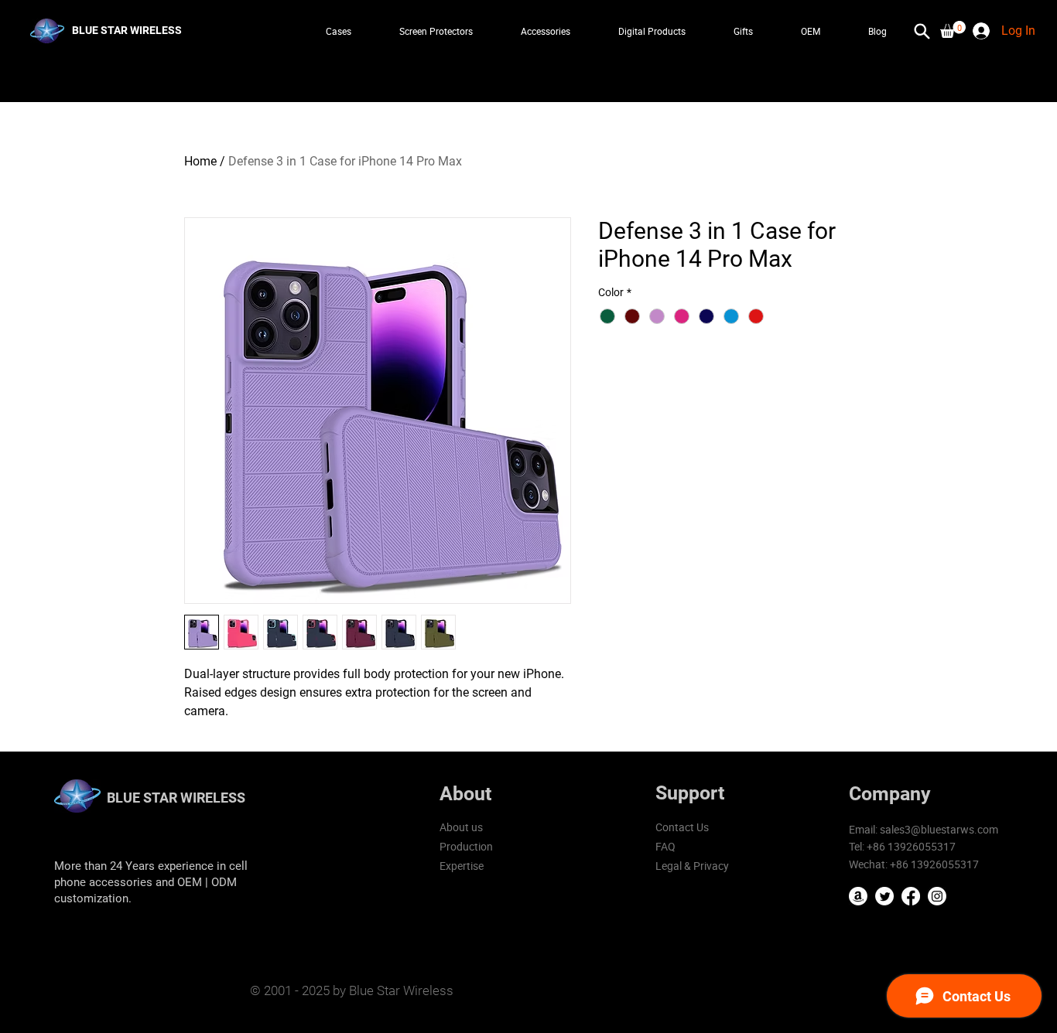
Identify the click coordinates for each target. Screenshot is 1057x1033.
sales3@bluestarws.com (939, 829)
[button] (953, 29)
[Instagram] (937, 896)
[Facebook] (910, 896)
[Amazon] (858, 896)
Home (200, 161)
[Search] (922, 31)
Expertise (462, 865)
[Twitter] (884, 896)
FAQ (665, 846)
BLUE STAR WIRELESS (176, 797)
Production (466, 846)
